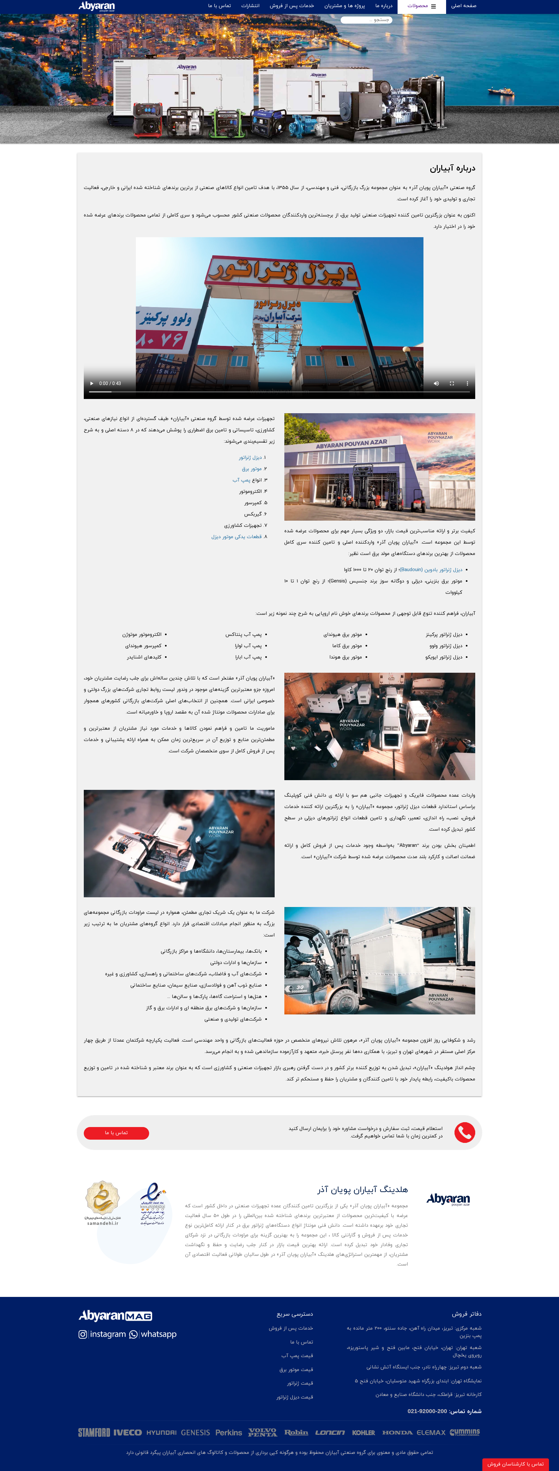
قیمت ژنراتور (300, 1383)
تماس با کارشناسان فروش (516, 1464)
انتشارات (250, 6)
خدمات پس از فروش (292, 6)
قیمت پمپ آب (297, 1356)
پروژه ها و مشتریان (344, 6)
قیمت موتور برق (296, 1369)
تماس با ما (219, 6)
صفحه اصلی (464, 6)
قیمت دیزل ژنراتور (294, 1397)
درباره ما (383, 6)
